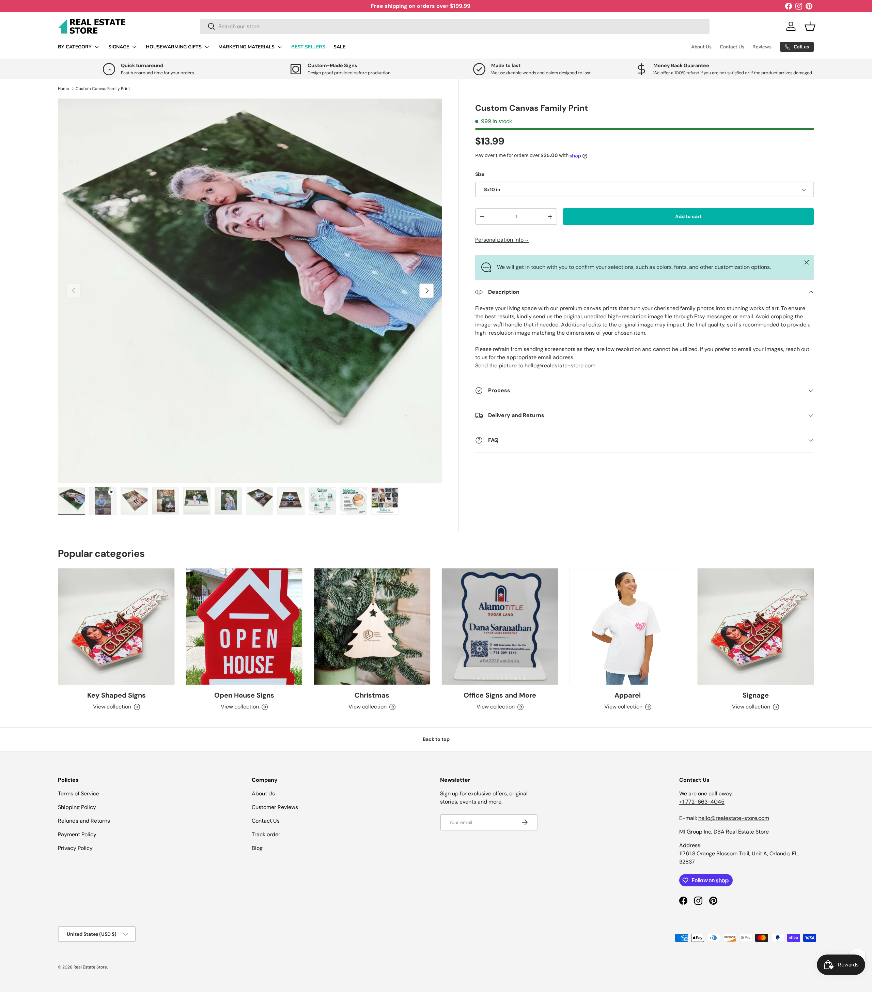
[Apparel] (628, 626)
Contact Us (732, 47)
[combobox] (455, 26)
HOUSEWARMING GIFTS (174, 47)
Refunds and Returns (84, 820)
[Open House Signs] (244, 626)
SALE (339, 47)
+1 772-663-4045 (702, 801)
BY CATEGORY (75, 47)
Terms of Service (78, 793)
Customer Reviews (275, 807)
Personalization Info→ (502, 239)
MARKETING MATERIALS (246, 47)
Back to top (436, 739)
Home (63, 88)
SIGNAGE (118, 47)
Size (479, 174)
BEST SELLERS (308, 47)
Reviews (762, 47)
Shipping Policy (77, 807)
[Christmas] (372, 626)
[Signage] (756, 626)
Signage (756, 695)
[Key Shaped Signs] (116, 626)
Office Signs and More (500, 695)
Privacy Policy (75, 848)
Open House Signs (244, 695)
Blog (257, 848)
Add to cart (688, 216)
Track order (266, 834)
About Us (701, 47)
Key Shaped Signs (116, 695)
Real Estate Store (90, 967)
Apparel (627, 695)
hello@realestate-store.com (733, 818)
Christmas (372, 695)
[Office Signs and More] (500, 626)
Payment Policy (77, 834)
